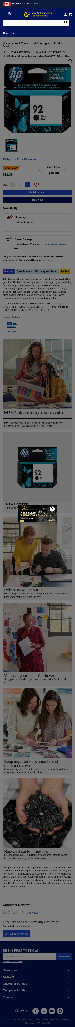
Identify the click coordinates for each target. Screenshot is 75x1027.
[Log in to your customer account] (65, 14)
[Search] (65, 23)
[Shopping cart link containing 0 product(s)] (70, 14)
